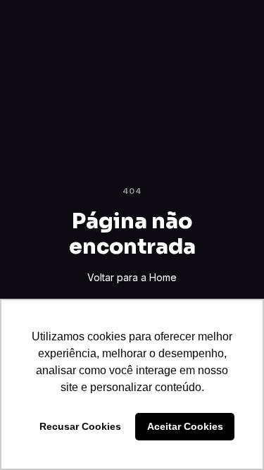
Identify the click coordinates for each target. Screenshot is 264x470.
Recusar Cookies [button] (80, 426)
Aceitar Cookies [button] (185, 426)
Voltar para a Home (132, 277)
